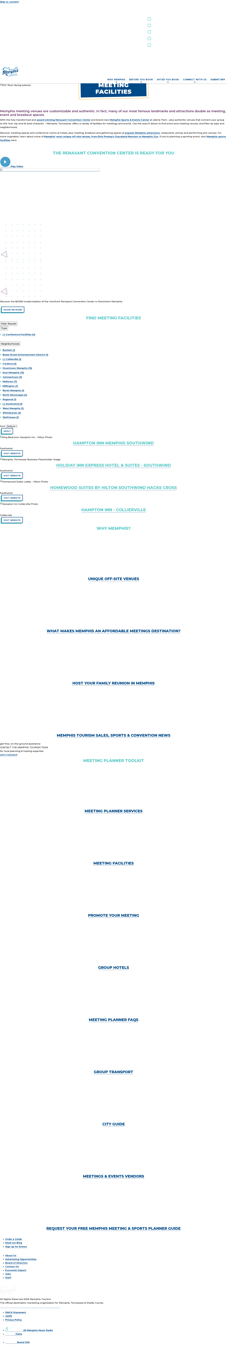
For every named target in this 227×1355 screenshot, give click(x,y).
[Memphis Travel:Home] (10, 76)
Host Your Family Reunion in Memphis (113, 683)
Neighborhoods (10, 343)
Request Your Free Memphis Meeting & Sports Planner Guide (113, 1228)
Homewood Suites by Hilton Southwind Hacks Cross (113, 487)
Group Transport (113, 1072)
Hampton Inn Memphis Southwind (113, 443)
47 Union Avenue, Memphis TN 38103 (22, 1306)
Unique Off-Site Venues (113, 579)
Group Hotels (113, 967)
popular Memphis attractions (142, 133)
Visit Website (12, 453)
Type (4, 328)
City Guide (113, 1124)
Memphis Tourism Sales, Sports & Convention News (113, 735)
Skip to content (9, 2)
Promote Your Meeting (113, 915)
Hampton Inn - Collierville (113, 509)
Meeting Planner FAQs (113, 1019)
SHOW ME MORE (13, 309)
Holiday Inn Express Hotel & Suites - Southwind (113, 465)
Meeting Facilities (113, 863)
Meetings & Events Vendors (113, 1176)
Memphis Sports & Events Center (129, 120)
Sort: (2, 426)
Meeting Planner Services (114, 811)
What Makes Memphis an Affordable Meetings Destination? (113, 631)
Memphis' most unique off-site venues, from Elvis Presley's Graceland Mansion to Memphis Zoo (101, 136)
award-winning (46, 120)
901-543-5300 (52, 1306)
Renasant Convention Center (72, 120)
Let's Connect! (8, 754)
